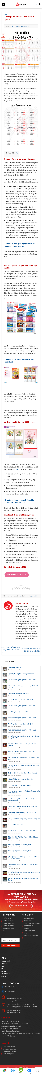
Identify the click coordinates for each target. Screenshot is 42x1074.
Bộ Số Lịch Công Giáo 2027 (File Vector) (21, 674)
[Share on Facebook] (14, 588)
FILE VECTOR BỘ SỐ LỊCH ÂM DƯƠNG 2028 (22, 680)
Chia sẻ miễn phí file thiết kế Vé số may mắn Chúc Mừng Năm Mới (24, 737)
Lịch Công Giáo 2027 (14, 668)
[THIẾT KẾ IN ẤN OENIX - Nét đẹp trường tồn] (21, 4)
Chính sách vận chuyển (9, 1051)
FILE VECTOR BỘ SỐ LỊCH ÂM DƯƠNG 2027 (22, 706)
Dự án (25, 933)
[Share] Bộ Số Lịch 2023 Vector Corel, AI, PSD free (23, 865)
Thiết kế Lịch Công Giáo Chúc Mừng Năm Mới (22, 773)
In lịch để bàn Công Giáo (16, 825)
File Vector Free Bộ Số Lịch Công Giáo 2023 (22, 831)
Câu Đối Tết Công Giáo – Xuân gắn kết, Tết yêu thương (23, 744)
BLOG (3, 969)
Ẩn (17, 153)
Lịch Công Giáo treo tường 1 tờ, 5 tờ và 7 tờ (22, 813)
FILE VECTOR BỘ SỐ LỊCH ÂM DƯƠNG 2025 (22, 730)
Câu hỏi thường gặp (29, 930)
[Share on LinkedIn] (28, 588)
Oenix (18, 469)
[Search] (40, 4)
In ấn (4, 930)
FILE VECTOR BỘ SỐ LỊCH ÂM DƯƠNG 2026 (22, 718)
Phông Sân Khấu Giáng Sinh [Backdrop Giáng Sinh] (24, 819)
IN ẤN (3, 966)
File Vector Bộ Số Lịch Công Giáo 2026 (20, 700)
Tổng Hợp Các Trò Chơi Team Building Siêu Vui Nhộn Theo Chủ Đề (23, 838)
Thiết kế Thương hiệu (9, 920)
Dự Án (33, 1067)
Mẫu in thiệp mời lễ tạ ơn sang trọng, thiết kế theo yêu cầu (24, 687)
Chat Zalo (13, 1073)
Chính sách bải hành (8, 1054)
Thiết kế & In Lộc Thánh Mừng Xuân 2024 (21, 751)
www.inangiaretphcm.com (14, 1001)
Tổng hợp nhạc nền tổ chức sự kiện (19, 845)
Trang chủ (9, 1067)
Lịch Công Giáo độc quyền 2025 (18, 712)
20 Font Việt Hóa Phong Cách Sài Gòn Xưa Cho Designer (23, 879)
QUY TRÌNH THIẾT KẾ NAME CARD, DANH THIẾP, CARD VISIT (11, 649)
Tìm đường (4, 1073)
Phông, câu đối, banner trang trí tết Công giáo (22, 807)
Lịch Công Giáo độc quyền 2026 (18, 694)
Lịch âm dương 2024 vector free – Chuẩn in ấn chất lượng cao (23, 800)
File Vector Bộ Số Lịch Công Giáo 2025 (20, 724)
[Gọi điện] (21, 1070)
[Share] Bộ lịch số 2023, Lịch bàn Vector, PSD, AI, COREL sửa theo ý (23, 857)
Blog (5, 14)
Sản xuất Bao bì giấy (8, 928)
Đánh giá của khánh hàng (31, 935)
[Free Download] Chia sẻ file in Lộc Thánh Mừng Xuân (23, 758)
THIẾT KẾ (4, 964)
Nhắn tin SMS (37, 1073)
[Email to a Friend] (21, 588)
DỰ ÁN (3, 971)
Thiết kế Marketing (8, 925)
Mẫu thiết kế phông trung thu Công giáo (20, 779)
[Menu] (3, 4)
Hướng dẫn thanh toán (9, 1049)
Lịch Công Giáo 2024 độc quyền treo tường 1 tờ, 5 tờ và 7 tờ (24, 766)
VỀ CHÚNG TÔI (6, 974)
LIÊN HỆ (3, 976)
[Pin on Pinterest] (24, 588)
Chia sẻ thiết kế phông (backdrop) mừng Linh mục (24, 872)
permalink (34, 596)
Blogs (28, 1067)
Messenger (29, 1073)
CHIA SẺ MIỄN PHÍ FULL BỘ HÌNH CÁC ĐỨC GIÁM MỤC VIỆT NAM (24, 792)
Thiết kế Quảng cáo (8, 923)
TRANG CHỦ (5, 961)
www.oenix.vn (25, 26)
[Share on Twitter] (17, 588)
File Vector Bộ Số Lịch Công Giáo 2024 (20, 785)
